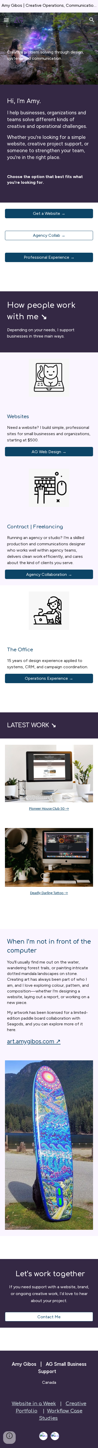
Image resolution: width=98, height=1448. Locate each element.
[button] (6, 20)
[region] (49, 6)
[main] (49, 48)
